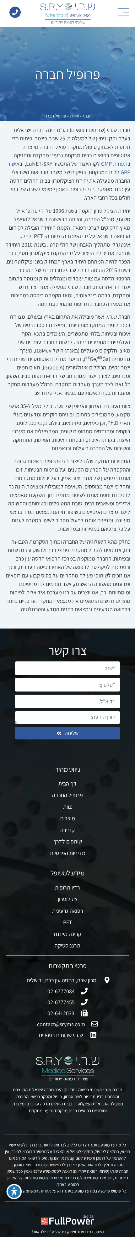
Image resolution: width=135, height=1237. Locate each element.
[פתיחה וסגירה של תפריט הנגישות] (14, 1191)
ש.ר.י (87, 116)
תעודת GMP (114, 163)
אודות (74, 116)
